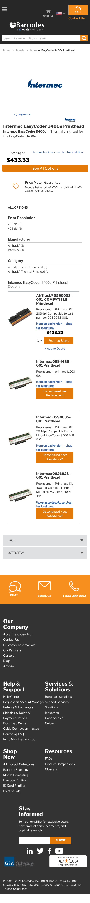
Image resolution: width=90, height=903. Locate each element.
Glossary (51, 769)
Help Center (11, 696)
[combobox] (44, 38)
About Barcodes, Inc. (17, 634)
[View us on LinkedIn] (30, 852)
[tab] (45, 205)
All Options (18, 207)
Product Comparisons (60, 764)
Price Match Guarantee (19, 739)
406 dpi (13, 228)
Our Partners (12, 650)
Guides (50, 723)
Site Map (33, 885)
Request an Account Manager (23, 702)
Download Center (15, 723)
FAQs (11, 540)
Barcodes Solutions (58, 696)
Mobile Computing (15, 775)
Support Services (57, 702)
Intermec (14, 250)
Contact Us (76, 18)
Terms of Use (73, 885)
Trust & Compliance (15, 888)
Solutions (51, 707)
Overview (16, 553)
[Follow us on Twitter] (40, 852)
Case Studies (54, 718)
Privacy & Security (52, 885)
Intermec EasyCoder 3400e (25, 132)
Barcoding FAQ (13, 734)
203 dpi (13, 224)
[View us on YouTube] (59, 852)
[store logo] (26, 26)
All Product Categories (18, 764)
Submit (60, 840)
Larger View (24, 114)
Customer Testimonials (19, 645)
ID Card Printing (14, 785)
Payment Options (15, 718)
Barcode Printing (14, 780)
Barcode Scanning (16, 769)
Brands (20, 50)
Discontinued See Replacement (54, 393)
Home (6, 50)
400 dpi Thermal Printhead (25, 267)
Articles (8, 666)
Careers (8, 655)
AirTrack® (14, 245)
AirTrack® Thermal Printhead (26, 271)
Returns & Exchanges (18, 707)
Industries (52, 712)
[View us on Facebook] (49, 852)
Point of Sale (12, 791)
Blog (6, 661)
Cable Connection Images (21, 728)
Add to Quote (56, 348)
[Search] (84, 38)
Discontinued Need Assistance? (55, 457)
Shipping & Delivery (16, 712)
